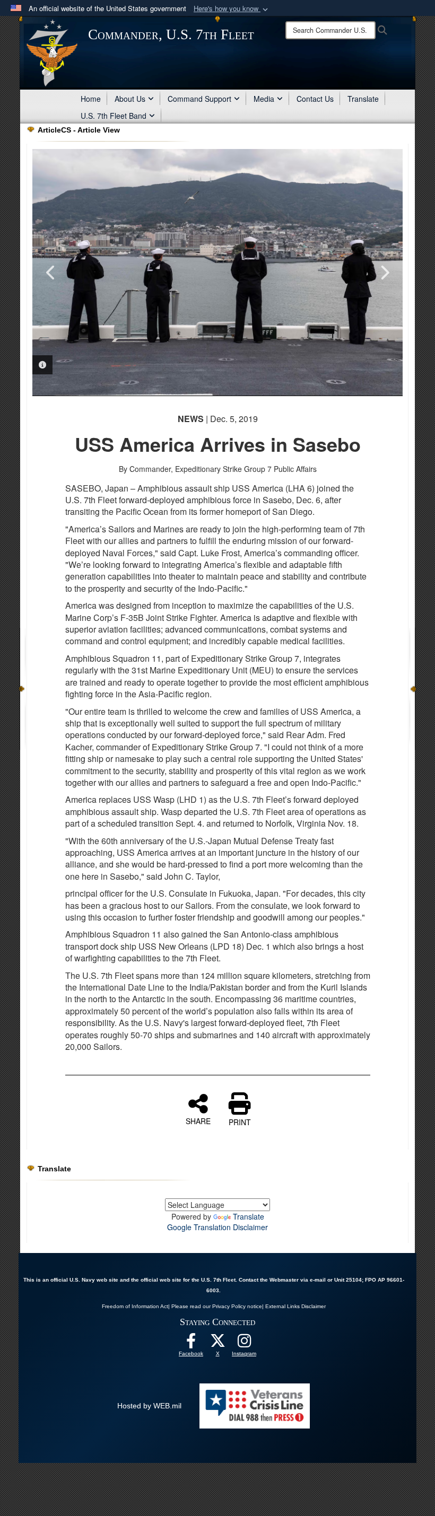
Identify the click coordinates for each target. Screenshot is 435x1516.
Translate (363, 98)
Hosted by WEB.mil (149, 1405)
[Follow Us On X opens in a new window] (217, 1343)
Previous (51, 272)
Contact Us (315, 98)
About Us (130, 98)
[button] (232, 8)
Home (91, 98)
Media (264, 98)
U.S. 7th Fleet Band (113, 115)
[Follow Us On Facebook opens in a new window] (191, 1343)
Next (384, 272)
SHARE (198, 1120)
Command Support (199, 98)
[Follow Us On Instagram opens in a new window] (244, 1343)
